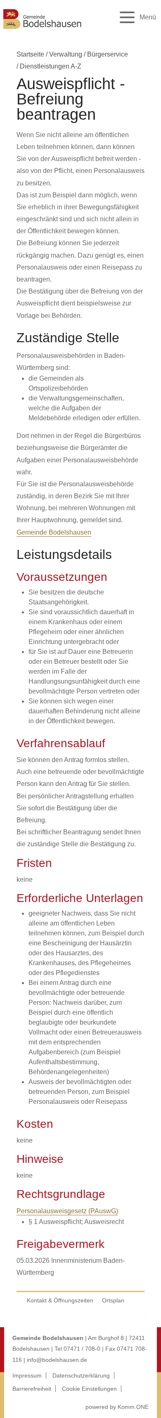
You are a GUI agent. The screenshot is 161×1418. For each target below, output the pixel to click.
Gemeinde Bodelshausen (54, 532)
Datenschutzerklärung (81, 1375)
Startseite (30, 54)
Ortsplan (113, 1300)
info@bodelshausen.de (57, 1359)
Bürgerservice (107, 54)
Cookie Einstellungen (89, 1388)
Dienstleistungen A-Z (50, 66)
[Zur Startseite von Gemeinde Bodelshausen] (42, 29)
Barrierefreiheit (31, 1388)
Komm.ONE (133, 1407)
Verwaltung (65, 54)
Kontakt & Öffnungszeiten (60, 1300)
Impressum (27, 1375)
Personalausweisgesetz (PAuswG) (67, 1210)
